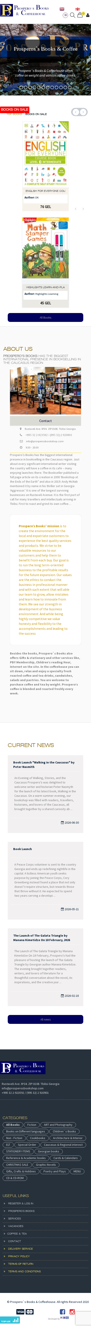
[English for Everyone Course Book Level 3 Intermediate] (45, 154)
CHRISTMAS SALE (17, 1165)
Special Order (27, 1145)
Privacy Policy (17, 1256)
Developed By (54, 1318)
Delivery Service (19, 1249)
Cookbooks (37, 1138)
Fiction (31, 1125)
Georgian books (48, 1151)
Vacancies (14, 1226)
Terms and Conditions (23, 1271)
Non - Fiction (14, 1138)
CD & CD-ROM (15, 1178)
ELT (8, 1145)
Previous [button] (76, 112)
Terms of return (19, 1264)
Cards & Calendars (65, 1158)
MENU (77, 1171)
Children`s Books (64, 1131)
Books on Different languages (25, 1131)
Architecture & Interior (68, 1138)
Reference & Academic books (26, 1158)
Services (13, 1218)
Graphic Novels (46, 1165)
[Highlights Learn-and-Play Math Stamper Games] (45, 251)
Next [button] (83, 112)
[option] (45, 59)
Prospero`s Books (19, 1211)
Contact (13, 1241)
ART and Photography (58, 1125)
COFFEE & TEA (16, 1234)
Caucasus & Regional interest (63, 1145)
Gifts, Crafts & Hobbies (21, 1171)
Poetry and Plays (55, 1171)
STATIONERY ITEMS (18, 1151)
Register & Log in (19, 1203)
